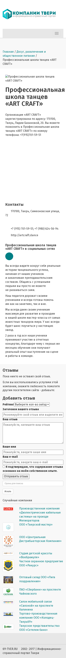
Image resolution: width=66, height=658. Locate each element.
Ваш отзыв (10, 419)
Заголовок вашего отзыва (21, 409)
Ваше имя (9, 446)
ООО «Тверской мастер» (35, 524)
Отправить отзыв (16, 476)
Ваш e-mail (10, 456)
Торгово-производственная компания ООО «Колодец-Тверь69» (38, 617)
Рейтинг (8, 404)
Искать (8, 491)
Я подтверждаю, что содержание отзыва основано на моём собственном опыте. (33, 469)
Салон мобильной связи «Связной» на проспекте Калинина (36, 605)
